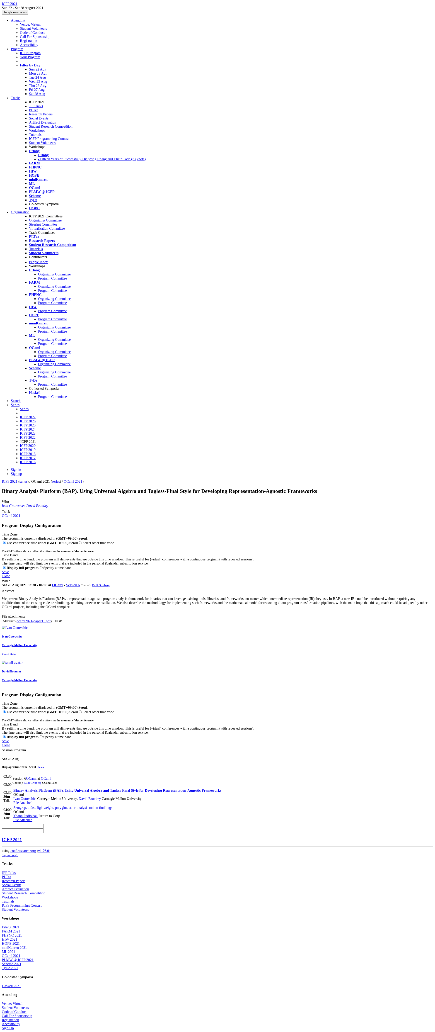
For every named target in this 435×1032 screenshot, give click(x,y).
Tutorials (35, 134)
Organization (20, 212)
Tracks (15, 98)
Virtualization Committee (47, 228)
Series (24, 409)
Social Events (38, 118)
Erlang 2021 (10, 927)
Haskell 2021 (11, 986)
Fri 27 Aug (37, 90)
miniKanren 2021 (14, 947)
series (23, 481)
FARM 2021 (11, 931)
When (6, 581)
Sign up (16, 474)
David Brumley (37, 506)
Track (6, 512)
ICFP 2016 (28, 462)
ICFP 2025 (28, 425)
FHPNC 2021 (12, 935)
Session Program (14, 750)
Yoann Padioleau (25, 816)
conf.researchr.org (23, 851)
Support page (10, 855)
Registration (28, 41)
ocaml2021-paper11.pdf (34, 621)
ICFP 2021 (9, 481)
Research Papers (41, 114)
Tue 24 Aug (37, 77)
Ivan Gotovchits (13, 506)
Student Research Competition (50, 126)
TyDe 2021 (10, 968)
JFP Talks (36, 106)
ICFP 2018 (28, 454)
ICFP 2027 (28, 417)
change (40, 767)
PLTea (33, 110)
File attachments (13, 616)
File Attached (22, 803)
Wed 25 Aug (38, 81)
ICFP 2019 (28, 450)
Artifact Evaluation (42, 122)
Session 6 (73, 585)
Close (6, 576)
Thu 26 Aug (37, 86)
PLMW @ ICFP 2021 (18, 960)
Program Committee (52, 278)
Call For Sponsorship (35, 37)
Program (17, 49)
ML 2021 (8, 952)
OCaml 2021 (73, 481)
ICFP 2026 (28, 421)
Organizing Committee (45, 220)
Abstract (8, 591)
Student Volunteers (33, 28)
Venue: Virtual (30, 24)
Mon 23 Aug (38, 73)
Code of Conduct (32, 32)
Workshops (37, 130)
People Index (38, 262)
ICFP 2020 (28, 446)
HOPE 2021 (11, 943)
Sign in (16, 470)
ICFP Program (30, 53)
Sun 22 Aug (37, 69)
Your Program (30, 57)
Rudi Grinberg (101, 585)
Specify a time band (57, 568)
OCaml (57, 585)
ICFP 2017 (28, 458)
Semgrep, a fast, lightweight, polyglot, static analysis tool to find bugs (62, 808)
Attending (18, 20)
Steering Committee (43, 224)
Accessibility (29, 45)
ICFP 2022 (28, 437)
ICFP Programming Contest (49, 139)
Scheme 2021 (11, 964)
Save (5, 572)
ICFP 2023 (28, 433)
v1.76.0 (43, 851)
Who (5, 502)
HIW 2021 (9, 939)
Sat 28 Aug (37, 94)
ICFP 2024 (28, 429)
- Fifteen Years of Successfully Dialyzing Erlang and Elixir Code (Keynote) (92, 159)
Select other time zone (98, 543)
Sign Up (8, 1028)
